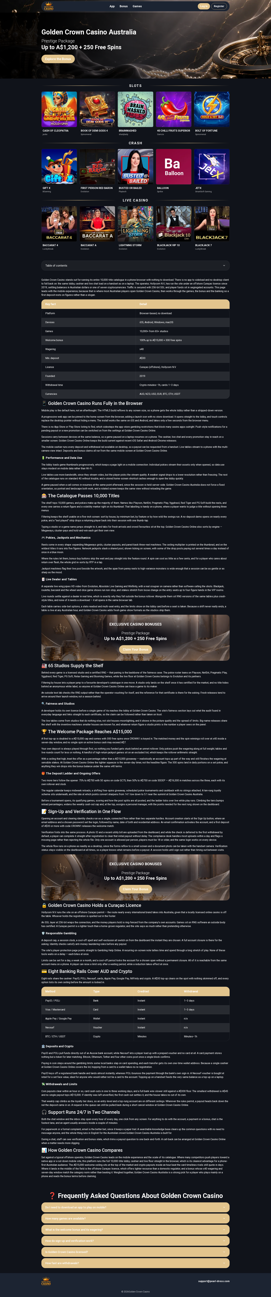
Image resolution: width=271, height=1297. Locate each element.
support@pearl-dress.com (214, 1281)
